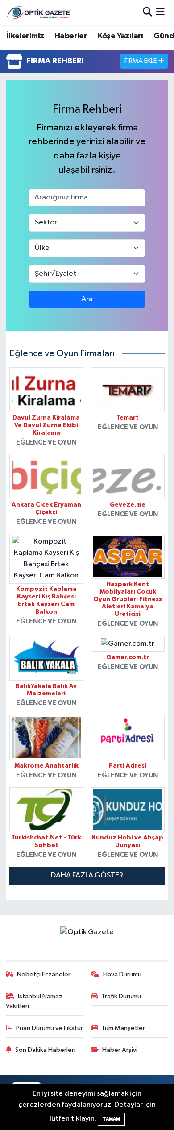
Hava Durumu (122, 974)
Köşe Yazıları (120, 36)
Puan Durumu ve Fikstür (49, 1028)
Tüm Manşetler (123, 1028)
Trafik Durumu (121, 996)
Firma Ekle (141, 61)
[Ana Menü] (160, 12)
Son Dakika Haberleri (45, 1050)
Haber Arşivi (119, 1050)
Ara (87, 299)
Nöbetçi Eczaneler (43, 974)
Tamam (111, 1119)
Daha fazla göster (87, 875)
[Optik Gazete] (39, 12)
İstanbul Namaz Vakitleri (34, 1001)
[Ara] (147, 12)
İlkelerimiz (25, 36)
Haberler (70, 36)
